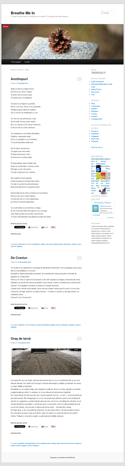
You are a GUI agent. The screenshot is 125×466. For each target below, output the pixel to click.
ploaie (56, 244)
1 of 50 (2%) (96, 215)
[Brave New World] (103, 194)
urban (18, 445)
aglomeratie (46, 443)
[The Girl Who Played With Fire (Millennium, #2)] (103, 179)
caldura (43, 244)
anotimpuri (36, 244)
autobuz (53, 443)
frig (47, 244)
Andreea (102, 206)
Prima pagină (16, 62)
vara (79, 244)
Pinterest (94, 141)
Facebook (95, 133)
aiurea (33, 325)
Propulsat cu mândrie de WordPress (62, 457)
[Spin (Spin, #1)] (108, 161)
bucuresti (64, 443)
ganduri (21, 325)
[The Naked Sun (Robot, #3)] (93, 178)
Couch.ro (94, 131)
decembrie (46, 325)
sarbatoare (64, 325)
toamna (74, 244)
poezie (60, 244)
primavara (67, 244)
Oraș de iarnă (21, 338)
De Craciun (19, 257)
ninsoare (78, 443)
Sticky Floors (96, 89)
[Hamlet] (98, 172)
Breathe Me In (23, 12)
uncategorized (30, 443)
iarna (51, 244)
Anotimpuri (19, 79)
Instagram (95, 136)
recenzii (94, 116)
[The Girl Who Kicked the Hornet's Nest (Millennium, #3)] (108, 179)
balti (58, 443)
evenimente (95, 106)
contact (27, 62)
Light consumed (97, 81)
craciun (38, 325)
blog (93, 103)
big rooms (95, 92)
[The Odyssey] (108, 171)
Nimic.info (95, 139)
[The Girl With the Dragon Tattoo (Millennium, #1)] (98, 179)
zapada (71, 325)
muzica (94, 114)
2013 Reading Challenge (102, 203)
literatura (22, 244)
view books (110, 217)
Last (92, 94)
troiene (13, 445)
